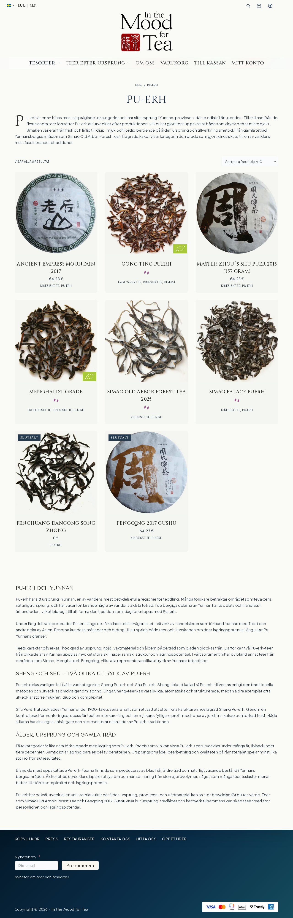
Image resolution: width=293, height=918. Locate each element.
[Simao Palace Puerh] (237, 341)
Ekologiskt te (129, 282)
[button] (10, 5)
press (51, 839)
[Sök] (248, 6)
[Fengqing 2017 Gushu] (146, 472)
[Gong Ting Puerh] (146, 213)
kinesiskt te (227, 136)
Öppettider (174, 839)
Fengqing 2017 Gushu (146, 523)
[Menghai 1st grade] (56, 341)
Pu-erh (66, 285)
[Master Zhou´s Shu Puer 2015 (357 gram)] (237, 213)
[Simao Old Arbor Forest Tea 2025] (146, 341)
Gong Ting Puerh (146, 264)
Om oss (145, 63)
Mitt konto (248, 63)
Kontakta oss (115, 839)
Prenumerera (80, 865)
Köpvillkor (27, 839)
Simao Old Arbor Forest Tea (93, 136)
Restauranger (79, 839)
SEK (33, 5)
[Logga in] (270, 6)
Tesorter (42, 63)
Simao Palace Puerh (237, 392)
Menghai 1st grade (56, 392)
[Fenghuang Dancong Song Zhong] (56, 472)
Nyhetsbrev (25, 856)
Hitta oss (146, 839)
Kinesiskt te (49, 285)
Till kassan (210, 63)
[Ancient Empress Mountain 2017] (56, 213)
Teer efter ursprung (95, 63)
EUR (21, 5)
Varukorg (174, 63)
